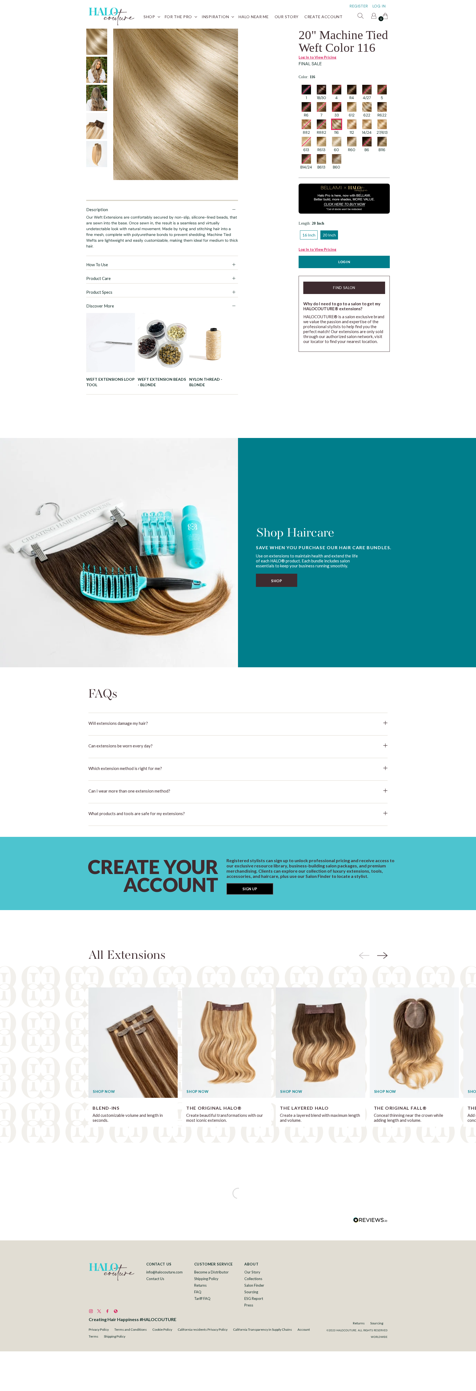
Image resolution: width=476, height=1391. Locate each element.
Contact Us (155, 1278)
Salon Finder (254, 1285)
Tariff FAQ (202, 1298)
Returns (200, 1285)
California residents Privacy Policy (203, 1329)
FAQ (197, 1292)
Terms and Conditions (130, 1329)
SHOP (276, 581)
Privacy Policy (99, 1329)
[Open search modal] (361, 16)
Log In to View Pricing (317, 57)
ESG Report (253, 1298)
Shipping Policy (206, 1278)
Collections (253, 1278)
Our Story (252, 1272)
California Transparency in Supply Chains (262, 1329)
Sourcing (251, 1292)
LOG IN (379, 6)
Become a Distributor (211, 1272)
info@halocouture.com (164, 1272)
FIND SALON (344, 287)
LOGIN (344, 262)
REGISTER (359, 6)
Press (248, 1305)
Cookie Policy (162, 1329)
